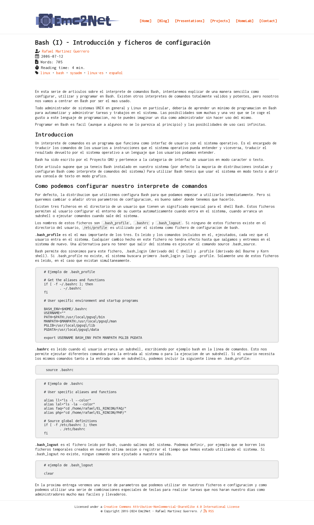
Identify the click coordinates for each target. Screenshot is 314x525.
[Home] (145, 21)
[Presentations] (189, 21)
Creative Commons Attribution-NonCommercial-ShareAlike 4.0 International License (171, 507)
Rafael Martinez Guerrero (65, 51)
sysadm (76, 73)
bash (60, 73)
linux (45, 73)
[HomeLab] (244, 21)
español (116, 73)
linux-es (95, 73)
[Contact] (268, 21)
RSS (210, 511)
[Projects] (220, 21)
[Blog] (163, 21)
